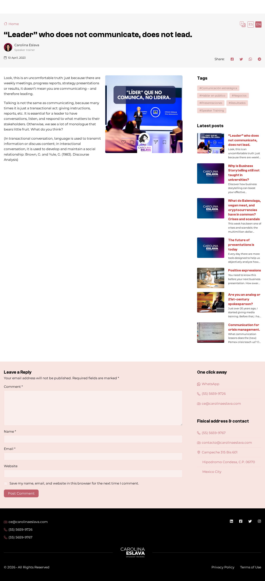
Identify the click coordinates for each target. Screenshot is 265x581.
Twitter (250, 521)
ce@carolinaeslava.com (221, 403)
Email (10, 449)
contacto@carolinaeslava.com (227, 442)
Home (14, 24)
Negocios (240, 95)
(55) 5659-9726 (214, 394)
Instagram (259, 521)
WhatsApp (210, 384)
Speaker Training (212, 110)
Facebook (240, 521)
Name (10, 431)
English (258, 24)
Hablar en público (213, 95)
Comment (13, 387)
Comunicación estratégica (219, 88)
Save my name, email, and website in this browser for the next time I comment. (74, 483)
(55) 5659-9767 (214, 433)
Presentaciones (211, 103)
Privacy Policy (222, 567)
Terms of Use (250, 567)
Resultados (238, 103)
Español (250, 24)
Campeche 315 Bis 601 (219, 452)
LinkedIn (231, 521)
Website (10, 466)
